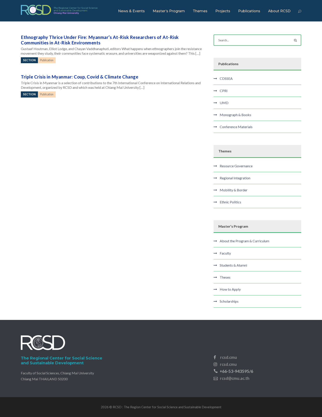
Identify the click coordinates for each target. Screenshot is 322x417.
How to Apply (230, 289)
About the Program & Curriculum (244, 241)
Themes (200, 11)
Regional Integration (235, 178)
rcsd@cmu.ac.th (234, 378)
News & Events (131, 11)
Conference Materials (236, 127)
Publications (249, 11)
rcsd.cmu (228, 357)
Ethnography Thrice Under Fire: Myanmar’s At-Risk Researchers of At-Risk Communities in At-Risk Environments (100, 39)
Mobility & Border (234, 190)
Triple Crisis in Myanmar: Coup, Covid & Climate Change (79, 76)
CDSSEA (226, 78)
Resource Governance (236, 166)
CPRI (224, 91)
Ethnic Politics (230, 202)
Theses (225, 277)
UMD (224, 103)
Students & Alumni (233, 265)
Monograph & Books (235, 115)
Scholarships (229, 301)
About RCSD (279, 11)
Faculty (225, 253)
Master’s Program (169, 11)
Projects (222, 11)
